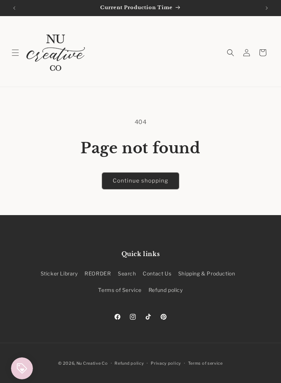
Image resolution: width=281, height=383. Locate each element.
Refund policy (166, 290)
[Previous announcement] (14, 8)
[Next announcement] (267, 8)
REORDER (98, 273)
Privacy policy (166, 363)
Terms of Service (120, 290)
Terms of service (205, 363)
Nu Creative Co (92, 363)
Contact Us (157, 273)
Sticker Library (59, 273)
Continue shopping (140, 180)
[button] (15, 53)
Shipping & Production (206, 273)
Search (127, 273)
